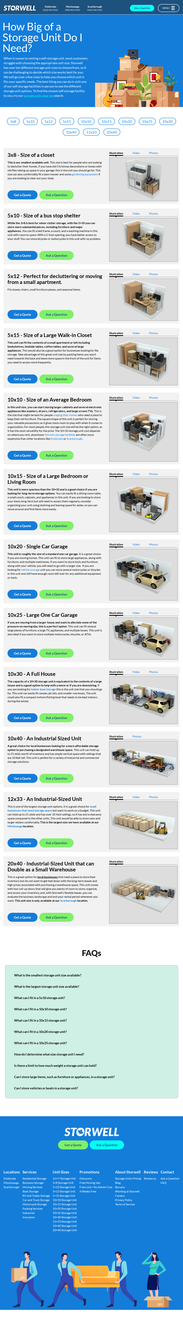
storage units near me (38, 96)
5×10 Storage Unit (64, 1186)
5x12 (48, 121)
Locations (12, 1172)
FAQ (163, 1182)
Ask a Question (142, 8)
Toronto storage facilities (60, 434)
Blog (118, 1182)
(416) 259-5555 (50, 10)
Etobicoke (50, 6)
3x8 (13, 121)
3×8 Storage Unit (63, 1182)
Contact (167, 1172)
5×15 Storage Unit (64, 1195)
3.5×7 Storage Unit (64, 1178)
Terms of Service (125, 1204)
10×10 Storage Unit (65, 1199)
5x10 (30, 121)
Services (29, 1172)
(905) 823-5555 (72, 10)
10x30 (167, 121)
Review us (150, 1178)
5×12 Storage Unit (64, 1191)
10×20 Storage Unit (65, 1208)
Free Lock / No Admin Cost (96, 1186)
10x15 (106, 121)
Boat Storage (30, 1191)
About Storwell (128, 1172)
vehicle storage (30, 569)
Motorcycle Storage (35, 1204)
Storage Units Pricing (128, 1178)
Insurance (29, 1217)
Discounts (86, 1178)
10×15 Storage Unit (65, 1204)
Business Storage (33, 1182)
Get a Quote (22, 195)
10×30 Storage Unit (65, 1217)
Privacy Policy (123, 1199)
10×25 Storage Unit (65, 1212)
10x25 (147, 121)
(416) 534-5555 (94, 10)
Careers (120, 1195)
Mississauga (72, 6)
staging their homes (65, 415)
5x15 (67, 121)
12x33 (91, 132)
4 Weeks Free (88, 1191)
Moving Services (33, 1186)
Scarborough (95, 6)
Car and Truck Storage (36, 1199)
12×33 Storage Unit (65, 1221)
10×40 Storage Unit (65, 1225)
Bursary (120, 1186)
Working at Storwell (127, 1191)
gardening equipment (85, 174)
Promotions (89, 1172)
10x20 (127, 121)
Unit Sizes (61, 1172)
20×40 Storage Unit (65, 1230)
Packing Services (33, 1208)
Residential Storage (34, 1178)
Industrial (28, 1212)
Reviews (151, 1172)
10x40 (71, 132)
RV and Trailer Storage (36, 1195)
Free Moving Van (90, 1182)
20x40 (112, 132)
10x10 (86, 121)
